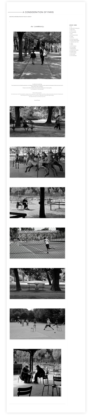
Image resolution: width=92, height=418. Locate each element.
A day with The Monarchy (74, 28)
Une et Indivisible (73, 55)
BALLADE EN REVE (74, 35)
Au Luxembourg (73, 32)
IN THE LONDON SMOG (74, 40)
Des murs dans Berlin (74, 39)
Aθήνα (71, 33)
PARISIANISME (73, 48)
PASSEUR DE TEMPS (74, 50)
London (71, 44)
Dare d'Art (72, 37)
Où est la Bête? (73, 47)
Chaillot (71, 36)
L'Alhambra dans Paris (74, 41)
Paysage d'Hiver (73, 51)
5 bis (71, 26)
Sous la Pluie (72, 54)
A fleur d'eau (72, 29)
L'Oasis (71, 43)
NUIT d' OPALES (73, 46)
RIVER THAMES (73, 52)
